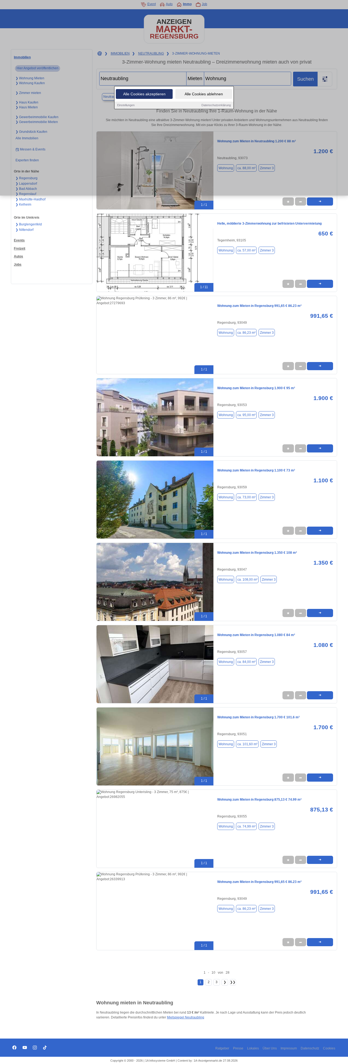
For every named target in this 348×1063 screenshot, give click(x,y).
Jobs (17, 264)
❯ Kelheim (23, 204)
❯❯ (232, 982)
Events (19, 240)
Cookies (329, 1048)
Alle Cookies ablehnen (204, 94)
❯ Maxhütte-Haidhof (30, 199)
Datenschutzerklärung (216, 105)
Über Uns (270, 1048)
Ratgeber (222, 1048)
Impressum (289, 1048)
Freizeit (19, 248)
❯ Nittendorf (24, 230)
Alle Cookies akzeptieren (144, 94)
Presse (238, 1048)
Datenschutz (310, 1048)
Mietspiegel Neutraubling (185, 1017)
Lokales (253, 1048)
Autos (18, 256)
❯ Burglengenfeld (28, 224)
